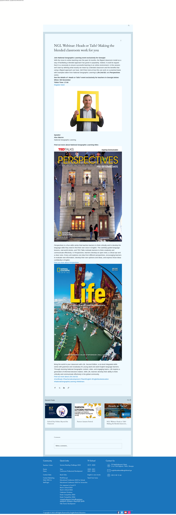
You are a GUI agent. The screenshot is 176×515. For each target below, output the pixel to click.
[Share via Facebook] (55, 388)
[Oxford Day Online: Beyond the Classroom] (58, 410)
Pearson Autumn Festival (85, 421)
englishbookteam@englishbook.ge (121, 470)
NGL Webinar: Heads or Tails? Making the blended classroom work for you (116, 422)
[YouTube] (125, 512)
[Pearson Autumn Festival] (88, 410)
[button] (129, 25)
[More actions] (121, 40)
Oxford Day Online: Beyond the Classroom (57, 422)
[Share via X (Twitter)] (59, 388)
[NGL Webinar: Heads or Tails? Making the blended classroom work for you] (117, 410)
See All (129, 400)
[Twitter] (122, 512)
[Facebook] (118, 512)
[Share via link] (68, 388)
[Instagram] (129, 512)
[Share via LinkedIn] (64, 388)
